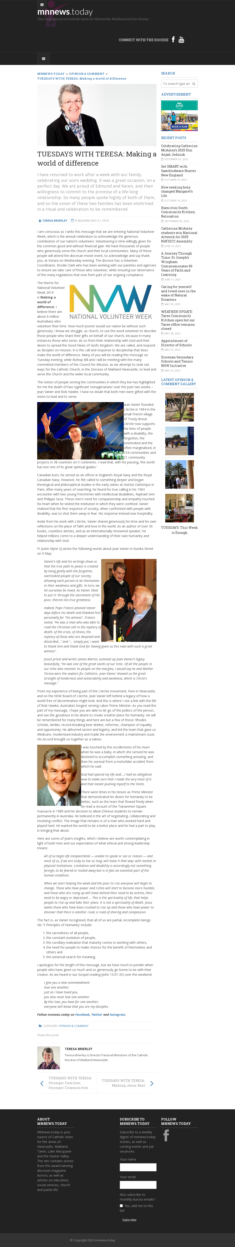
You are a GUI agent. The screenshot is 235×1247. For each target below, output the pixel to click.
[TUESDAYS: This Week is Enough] (179, 407)
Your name (128, 1159)
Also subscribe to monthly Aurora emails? (137, 1196)
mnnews (65, 11)
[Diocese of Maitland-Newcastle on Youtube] (181, 39)
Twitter (96, 1014)
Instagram (117, 1014)
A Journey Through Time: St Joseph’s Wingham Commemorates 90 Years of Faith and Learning (176, 264)
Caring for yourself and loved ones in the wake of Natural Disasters (178, 293)
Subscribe (129, 1220)
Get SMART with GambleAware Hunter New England (178, 170)
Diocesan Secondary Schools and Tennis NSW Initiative (177, 361)
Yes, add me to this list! (136, 1208)
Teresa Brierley (78, 1049)
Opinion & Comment (74, 1026)
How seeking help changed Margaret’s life (177, 191)
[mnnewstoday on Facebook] (173, 39)
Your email (128, 1177)
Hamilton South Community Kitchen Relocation (178, 212)
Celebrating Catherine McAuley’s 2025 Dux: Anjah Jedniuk (179, 150)
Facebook (82, 1014)
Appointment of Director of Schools (176, 343)
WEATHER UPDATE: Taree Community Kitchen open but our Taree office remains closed (178, 320)
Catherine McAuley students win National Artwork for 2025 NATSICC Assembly (179, 234)
